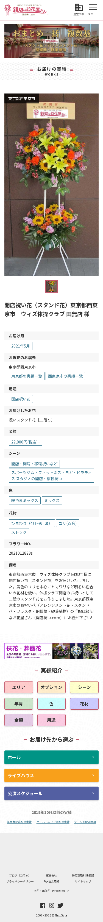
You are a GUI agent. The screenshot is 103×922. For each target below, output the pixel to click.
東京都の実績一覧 (26, 376)
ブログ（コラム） (20, 875)
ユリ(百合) (68, 523)
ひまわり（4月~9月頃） (31, 523)
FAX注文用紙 (51, 881)
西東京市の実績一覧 (65, 376)
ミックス (52, 500)
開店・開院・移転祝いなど (34, 463)
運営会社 (51, 875)
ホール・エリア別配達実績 (53, 822)
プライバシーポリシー (20, 881)
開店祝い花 (20, 399)
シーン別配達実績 (85, 822)
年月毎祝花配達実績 (19, 822)
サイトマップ (83, 881)
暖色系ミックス (24, 500)
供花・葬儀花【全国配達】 (51, 891)
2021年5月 (20, 346)
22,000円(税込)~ (25, 442)
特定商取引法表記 (83, 875)
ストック (19, 532)
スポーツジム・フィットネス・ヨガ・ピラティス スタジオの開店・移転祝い (51, 475)
